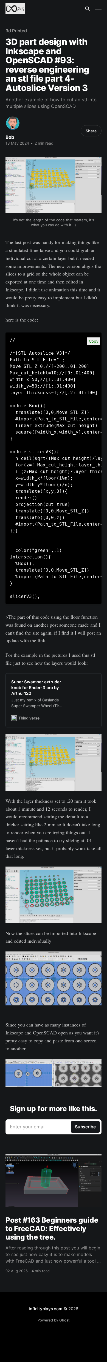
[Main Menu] (98, 9)
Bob (9, 137)
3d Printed (16, 30)
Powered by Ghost (54, 1320)
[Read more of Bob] (12, 123)
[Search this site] (87, 8)
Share (91, 130)
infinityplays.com (45, 1308)
